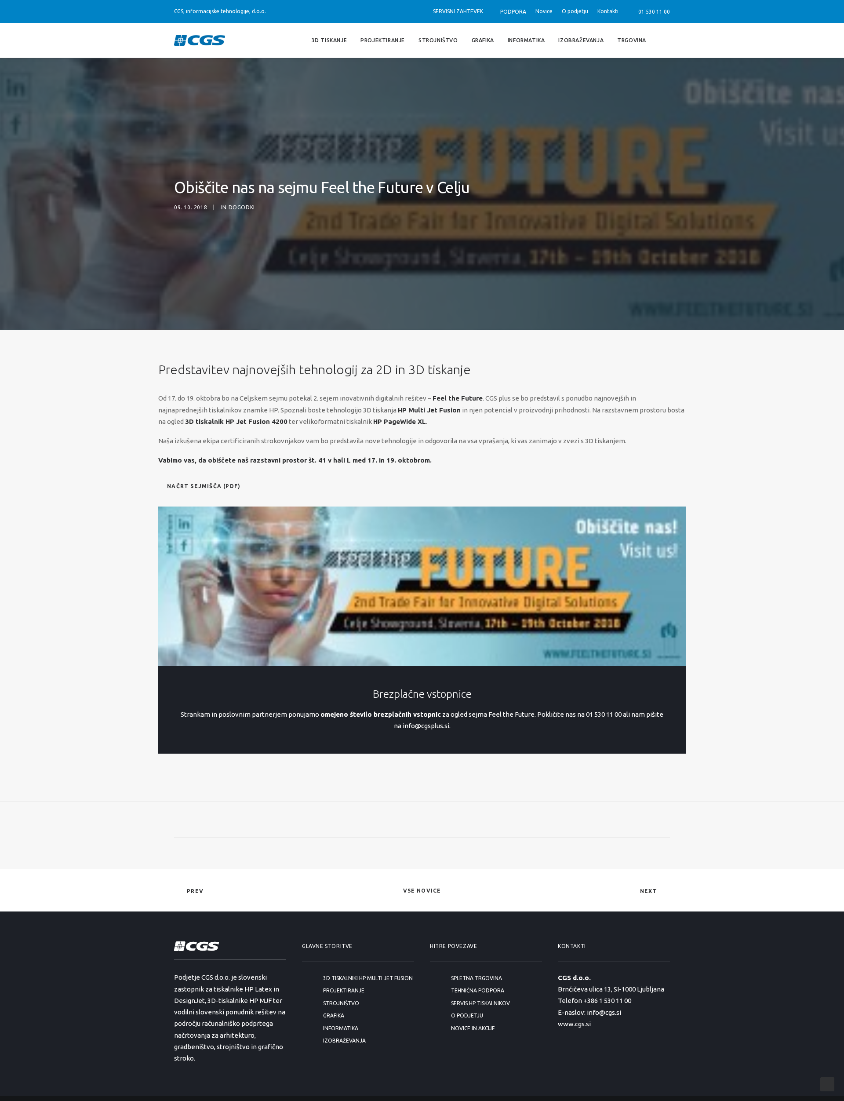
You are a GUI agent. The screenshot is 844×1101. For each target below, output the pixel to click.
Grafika (483, 40)
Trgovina (631, 40)
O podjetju (575, 11)
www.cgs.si (574, 1024)
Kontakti (607, 11)
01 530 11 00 (653, 12)
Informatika (526, 40)
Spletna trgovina (476, 978)
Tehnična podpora (477, 990)
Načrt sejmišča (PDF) (203, 486)
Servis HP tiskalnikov (480, 1003)
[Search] (666, 40)
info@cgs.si (604, 1012)
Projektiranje (382, 40)
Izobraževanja (581, 40)
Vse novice (422, 890)
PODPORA (513, 12)
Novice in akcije (473, 1028)
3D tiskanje (329, 40)
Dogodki (242, 207)
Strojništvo (438, 40)
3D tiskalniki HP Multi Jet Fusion (368, 978)
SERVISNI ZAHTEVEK (458, 11)
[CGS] (199, 40)
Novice (544, 11)
